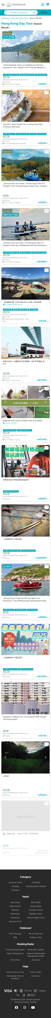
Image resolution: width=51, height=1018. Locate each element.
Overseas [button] (15, 890)
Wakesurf (15, 910)
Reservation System (36, 950)
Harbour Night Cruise (35, 917)
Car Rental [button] (36, 882)
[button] (5, 46)
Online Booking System (15, 950)
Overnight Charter (35, 910)
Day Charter (36, 902)
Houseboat (15, 917)
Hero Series (15, 902)
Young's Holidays (11, 423)
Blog (15, 937)
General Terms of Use (15, 972)
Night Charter (15, 906)
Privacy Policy (35, 972)
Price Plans (15, 960)
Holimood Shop (36, 937)
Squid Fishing (35, 906)
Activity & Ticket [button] (15, 882)
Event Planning (15, 934)
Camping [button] (15, 886)
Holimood (5, 18)
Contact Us (35, 976)
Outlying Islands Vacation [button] (36, 886)
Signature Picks (15, 921)
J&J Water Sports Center (13, 304)
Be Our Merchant (36, 934)
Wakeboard (15, 914)
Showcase (36, 960)
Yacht (25, 896)
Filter (45, 12)
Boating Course (36, 914)
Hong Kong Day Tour (19, 18)
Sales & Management (15, 953)
